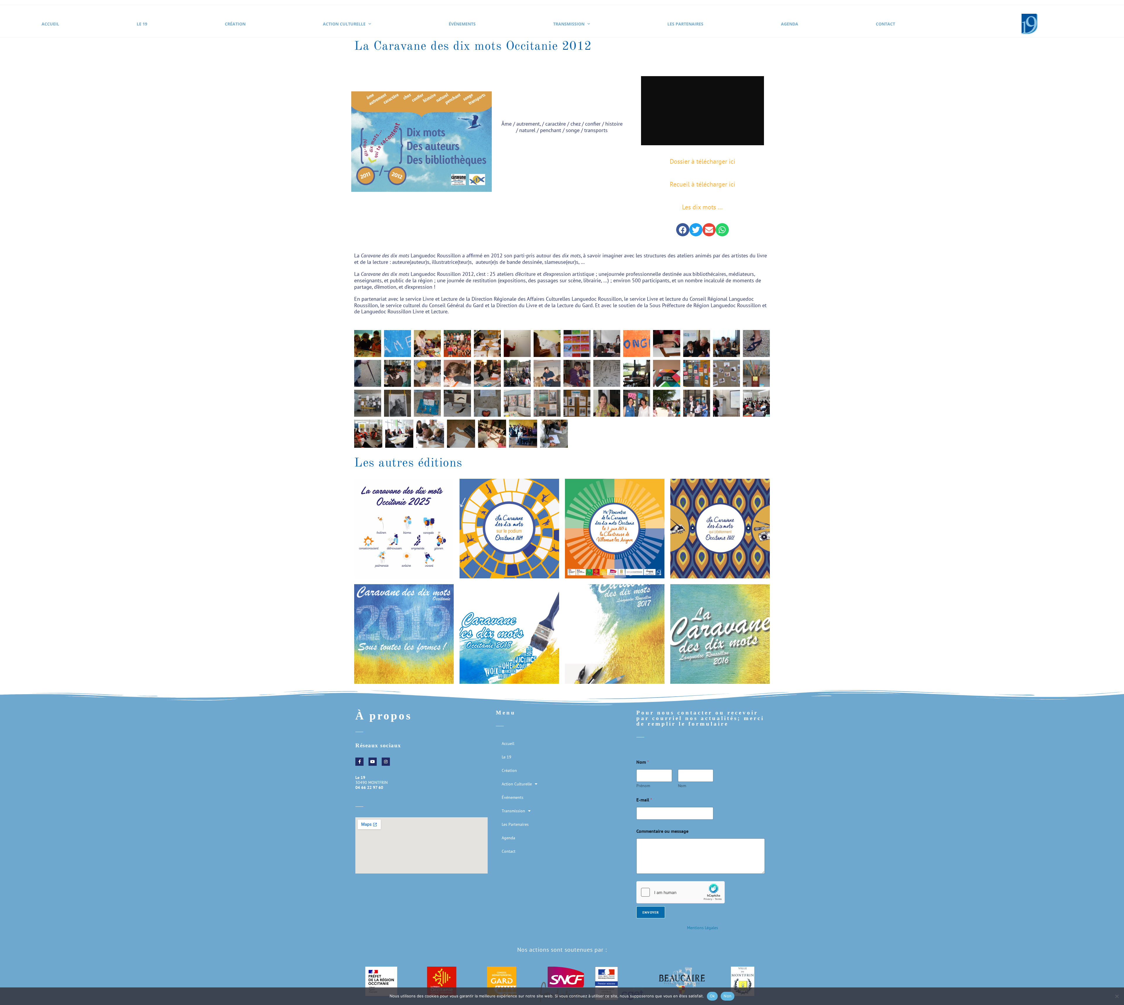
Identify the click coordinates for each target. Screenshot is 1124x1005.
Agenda (789, 24)
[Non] (1117, 996)
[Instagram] (386, 762)
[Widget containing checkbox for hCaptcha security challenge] (680, 892)
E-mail (644, 800)
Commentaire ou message (662, 831)
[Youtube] (373, 762)
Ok (712, 996)
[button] (682, 229)
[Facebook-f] (359, 762)
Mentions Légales (702, 927)
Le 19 (142, 24)
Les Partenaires (685, 24)
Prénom (643, 785)
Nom (682, 785)
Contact (885, 24)
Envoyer (650, 912)
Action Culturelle (344, 24)
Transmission (569, 24)
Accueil (50, 24)
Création (235, 24)
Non (727, 996)
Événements (462, 24)
